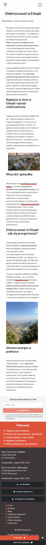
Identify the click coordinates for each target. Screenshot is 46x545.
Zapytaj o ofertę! (21, 542)
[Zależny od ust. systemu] (42, 537)
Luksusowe (12, 523)
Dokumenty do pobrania (24, 499)
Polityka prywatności (17, 514)
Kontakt (11, 508)
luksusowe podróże (30, 204)
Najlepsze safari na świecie (17, 430)
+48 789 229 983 (24, 484)
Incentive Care (21, 280)
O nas (10, 505)
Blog (10, 511)
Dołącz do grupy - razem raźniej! (20, 437)
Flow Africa (7, 21)
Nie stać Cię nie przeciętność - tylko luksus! (24, 434)
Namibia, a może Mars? (16, 440)
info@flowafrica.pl (24, 492)
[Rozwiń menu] (40, 4)
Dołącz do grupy (15, 520)
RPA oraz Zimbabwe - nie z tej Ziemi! (21, 444)
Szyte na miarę (14, 517)
